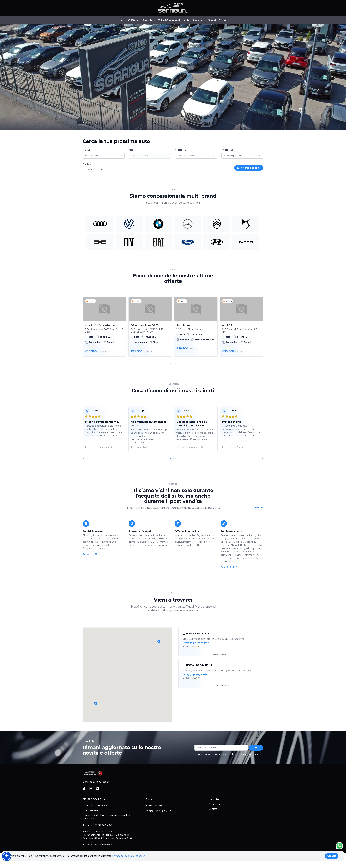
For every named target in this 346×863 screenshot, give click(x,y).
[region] (173, 331)
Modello (133, 150)
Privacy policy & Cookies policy (128, 856)
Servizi (212, 20)
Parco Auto (148, 20)
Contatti (223, 20)
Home (121, 20)
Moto (187, 20)
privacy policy (253, 754)
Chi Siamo (133, 20)
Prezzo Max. (227, 150)
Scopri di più (90, 554)
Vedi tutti (260, 507)
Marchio (86, 150)
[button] (96, 703)
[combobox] (104, 156)
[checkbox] (84, 169)
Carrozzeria (180, 150)
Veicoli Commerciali (169, 20)
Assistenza (199, 20)
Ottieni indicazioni (220, 654)
